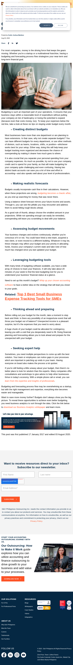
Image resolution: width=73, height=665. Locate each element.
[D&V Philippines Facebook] (3, 655)
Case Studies (29, 610)
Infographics (28, 617)
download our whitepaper (24, 407)
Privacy (33, 521)
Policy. (40, 521)
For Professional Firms (8, 606)
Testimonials (5, 635)
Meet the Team (6, 628)
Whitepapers (29, 606)
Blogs (26, 603)
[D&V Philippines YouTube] (23, 655)
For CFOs (4, 603)
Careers (3, 632)
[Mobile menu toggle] (70, 4)
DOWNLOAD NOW (11, 579)
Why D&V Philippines (8, 624)
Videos (27, 613)
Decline (60, 25)
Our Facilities (5, 639)
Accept (46, 25)
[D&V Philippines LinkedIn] (10, 655)
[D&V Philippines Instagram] (16, 655)
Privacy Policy (9, 15)
